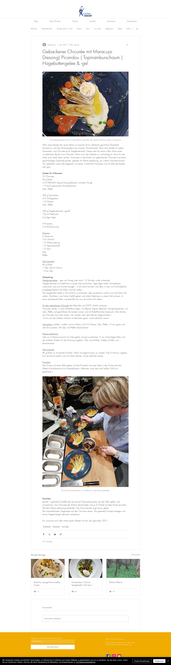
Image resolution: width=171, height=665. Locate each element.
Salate (120, 29)
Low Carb (97, 29)
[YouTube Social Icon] (119, 656)
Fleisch (79, 29)
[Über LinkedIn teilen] (55, 534)
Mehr (128, 29)
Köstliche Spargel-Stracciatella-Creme (47, 583)
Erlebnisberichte (47, 29)
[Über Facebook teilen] (43, 534)
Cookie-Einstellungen (142, 661)
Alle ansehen (136, 554)
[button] (137, 29)
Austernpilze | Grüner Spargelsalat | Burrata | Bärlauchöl (82, 583)
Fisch (87, 29)
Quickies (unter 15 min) (64, 29)
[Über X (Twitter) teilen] (49, 534)
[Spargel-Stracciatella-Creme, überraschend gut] (48, 568)
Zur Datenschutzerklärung (85, 662)
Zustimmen (159, 661)
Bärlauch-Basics (116, 582)
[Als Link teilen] (61, 534)
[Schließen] (168, 661)
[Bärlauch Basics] (123, 568)
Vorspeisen (56, 526)
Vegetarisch (109, 29)
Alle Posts (34, 29)
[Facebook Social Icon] (108, 656)
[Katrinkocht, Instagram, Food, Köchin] (114, 656)
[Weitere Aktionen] (127, 44)
